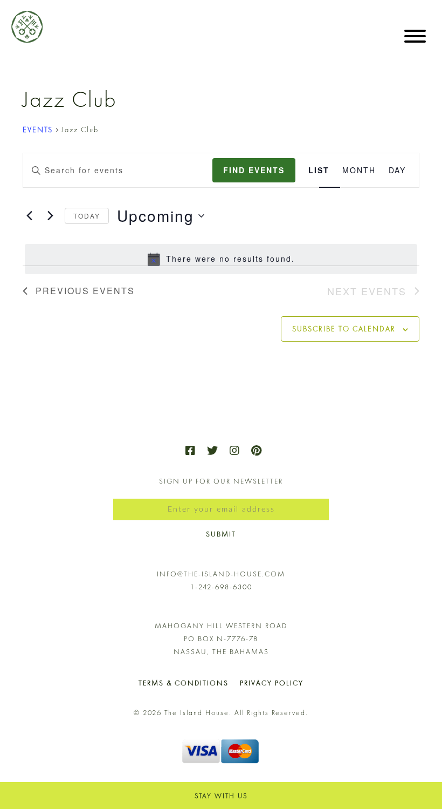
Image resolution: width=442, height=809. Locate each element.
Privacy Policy (271, 683)
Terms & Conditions (184, 683)
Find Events (254, 170)
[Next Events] (50, 215)
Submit (221, 534)
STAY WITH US (221, 795)
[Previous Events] (29, 215)
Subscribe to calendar (344, 329)
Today (86, 215)
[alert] (221, 259)
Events (38, 129)
